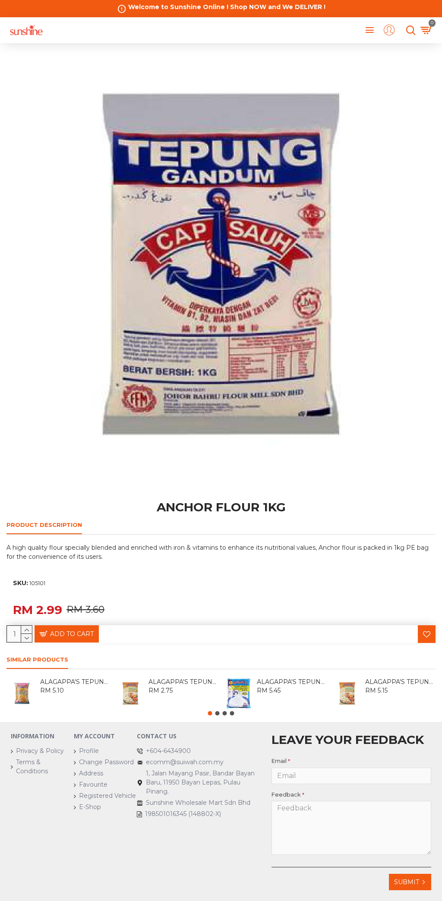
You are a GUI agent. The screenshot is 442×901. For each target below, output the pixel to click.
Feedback (286, 794)
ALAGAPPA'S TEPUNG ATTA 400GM (183, 682)
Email (279, 760)
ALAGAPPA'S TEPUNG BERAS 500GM (292, 682)
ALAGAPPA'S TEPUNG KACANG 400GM (75, 682)
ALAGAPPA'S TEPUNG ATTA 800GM (400, 682)
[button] (210, 713)
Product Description (44, 524)
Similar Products (37, 659)
